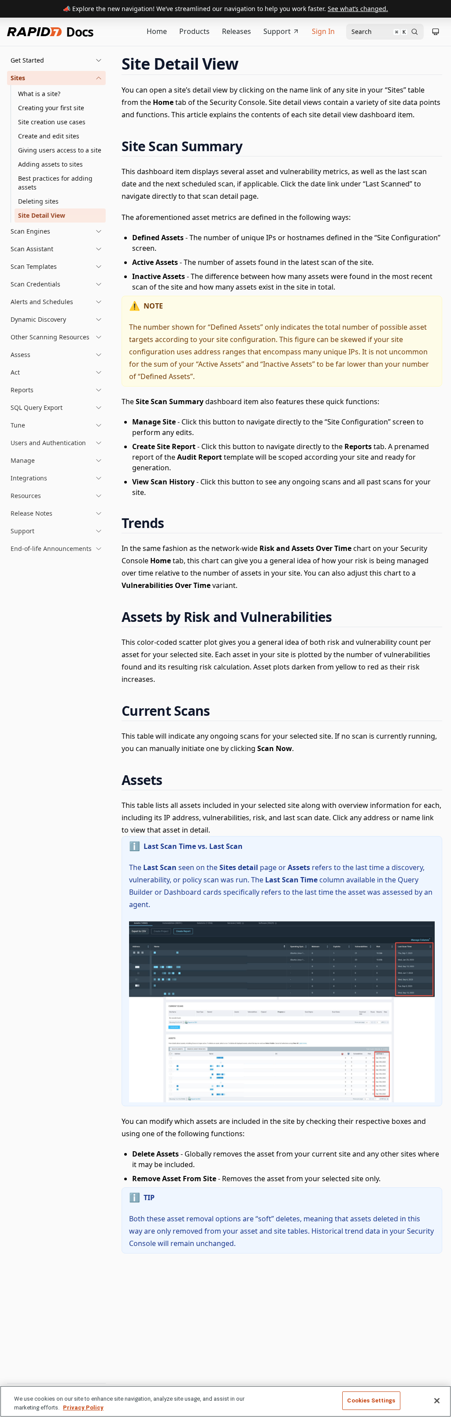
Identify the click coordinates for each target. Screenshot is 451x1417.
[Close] (437, 1400)
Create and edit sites (48, 136)
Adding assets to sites (50, 164)
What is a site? (39, 93)
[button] (56, 60)
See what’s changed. (358, 8)
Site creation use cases (51, 122)
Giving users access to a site (59, 150)
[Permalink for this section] (246, 63)
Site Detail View (41, 215)
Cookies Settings (371, 1400)
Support (277, 31)
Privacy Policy (83, 1407)
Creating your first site (51, 108)
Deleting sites (38, 201)
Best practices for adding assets (55, 182)
